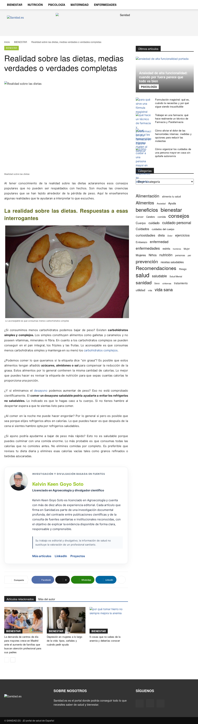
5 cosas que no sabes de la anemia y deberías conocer (105, 638)
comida (162, 217)
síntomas (166, 283)
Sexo (157, 283)
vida (150, 290)
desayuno (40, 390)
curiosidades (145, 235)
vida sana (164, 289)
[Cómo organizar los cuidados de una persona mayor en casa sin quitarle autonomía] (143, 165)
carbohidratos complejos (101, 350)
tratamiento (181, 283)
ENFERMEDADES (105, 5)
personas (180, 255)
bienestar (171, 209)
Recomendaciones (156, 268)
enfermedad (159, 242)
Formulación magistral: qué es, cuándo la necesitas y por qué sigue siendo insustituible (172, 103)
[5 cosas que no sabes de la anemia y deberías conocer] (109, 620)
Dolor (169, 235)
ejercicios (182, 235)
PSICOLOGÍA (56, 5)
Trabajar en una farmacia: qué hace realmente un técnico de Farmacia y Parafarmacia (171, 118)
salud (142, 275)
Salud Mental (176, 276)
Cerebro (150, 217)
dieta (161, 235)
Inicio (7, 42)
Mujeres (141, 255)
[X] (160, 703)
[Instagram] (150, 703)
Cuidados (142, 229)
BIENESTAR (14, 5)
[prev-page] (6, 659)
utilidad (140, 290)
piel (189, 255)
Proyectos (77, 556)
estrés (166, 248)
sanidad (144, 282)
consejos (178, 215)
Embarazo (141, 242)
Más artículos (41, 556)
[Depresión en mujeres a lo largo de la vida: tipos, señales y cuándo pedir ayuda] (66, 620)
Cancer (139, 216)
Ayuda (172, 203)
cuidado (154, 223)
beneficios (147, 209)
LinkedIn (61, 556)
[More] (122, 580)
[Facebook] (139, 703)
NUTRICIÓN (35, 5)
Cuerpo (141, 223)
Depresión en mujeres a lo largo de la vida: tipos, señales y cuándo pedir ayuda (64, 640)
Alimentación (147, 196)
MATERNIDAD (80, 5)
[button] (189, 5)
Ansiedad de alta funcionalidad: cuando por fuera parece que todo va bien (163, 77)
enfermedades (148, 248)
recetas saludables (172, 262)
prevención (147, 261)
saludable (159, 276)
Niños (153, 255)
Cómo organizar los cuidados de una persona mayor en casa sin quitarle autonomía (173, 152)
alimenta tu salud (171, 196)
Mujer (187, 248)
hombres (177, 248)
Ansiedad (161, 203)
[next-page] (12, 659)
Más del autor (46, 599)
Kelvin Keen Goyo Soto (58, 484)
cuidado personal (176, 223)
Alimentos (145, 203)
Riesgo (183, 269)
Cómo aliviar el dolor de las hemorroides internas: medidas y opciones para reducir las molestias (173, 136)
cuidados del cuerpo (163, 229)
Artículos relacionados (20, 599)
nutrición (165, 255)
